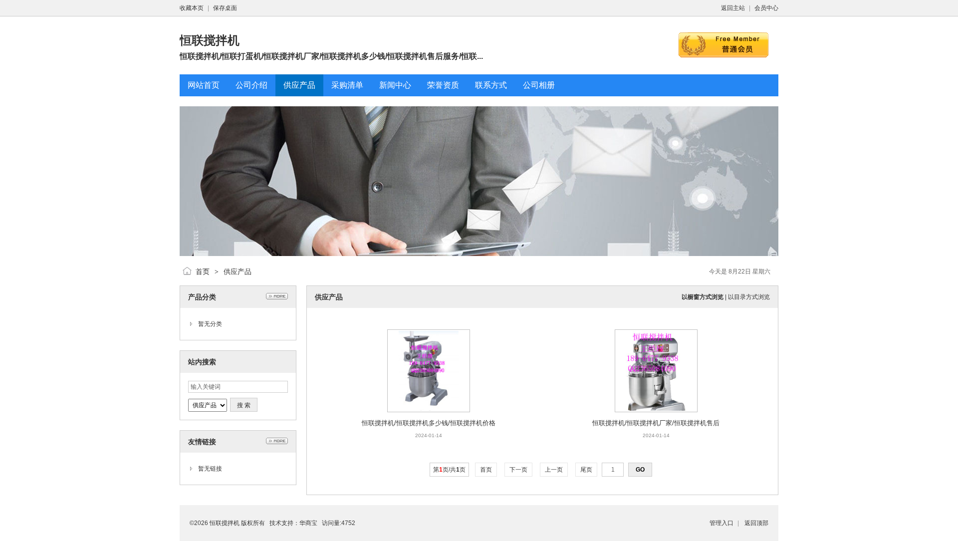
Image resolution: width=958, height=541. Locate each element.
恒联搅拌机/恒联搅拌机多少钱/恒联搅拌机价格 (428, 423)
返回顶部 (756, 523)
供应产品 (237, 271)
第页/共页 (449, 469)
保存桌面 (225, 7)
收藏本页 (192, 7)
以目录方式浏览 (749, 296)
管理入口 (721, 523)
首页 (203, 271)
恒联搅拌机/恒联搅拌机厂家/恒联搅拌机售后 (655, 423)
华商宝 (308, 523)
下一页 (518, 469)
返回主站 (733, 7)
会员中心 (766, 7)
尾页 (586, 469)
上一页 (553, 469)
